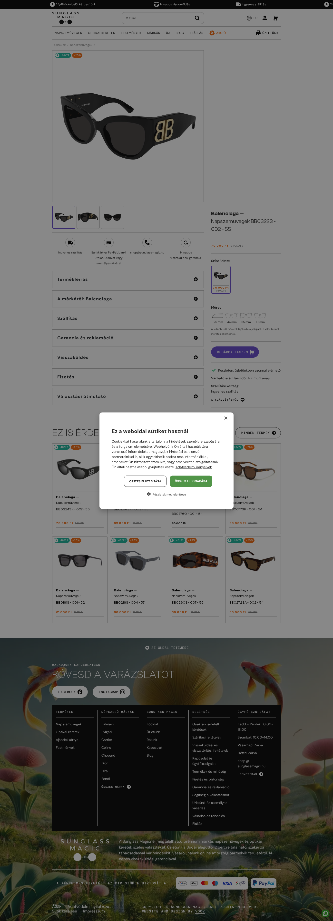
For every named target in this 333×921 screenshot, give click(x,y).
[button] (166, 494)
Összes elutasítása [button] (145, 481)
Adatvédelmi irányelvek (194, 467)
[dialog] (166, 460)
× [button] (225, 418)
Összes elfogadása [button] (191, 481)
